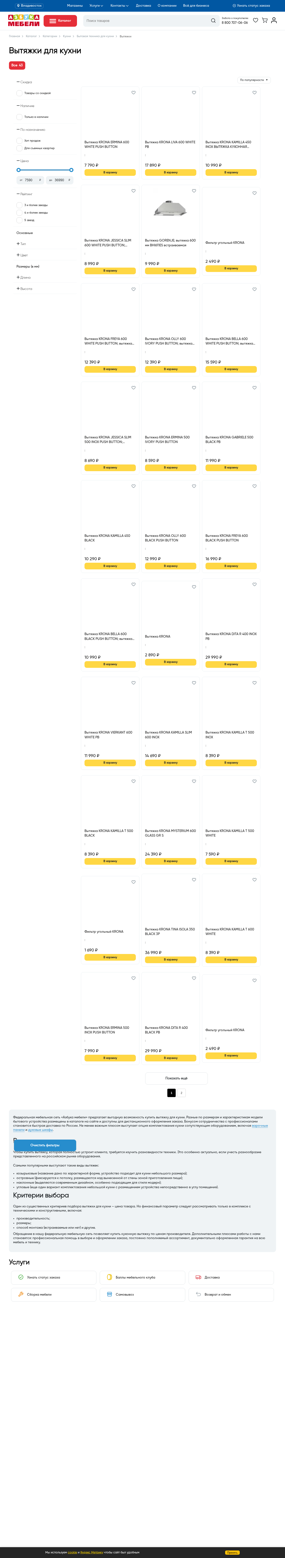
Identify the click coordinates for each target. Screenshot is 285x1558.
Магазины (75, 6)
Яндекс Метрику (91, 1552)
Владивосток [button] (31, 6)
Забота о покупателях (235, 18)
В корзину (110, 172)
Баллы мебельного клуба (135, 1277)
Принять (232, 1552)
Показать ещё (176, 1078)
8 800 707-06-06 (235, 23)
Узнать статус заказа (253, 6)
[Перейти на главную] (23, 25)
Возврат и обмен (218, 1294)
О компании (167, 6)
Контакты (118, 6)
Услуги (95, 6)
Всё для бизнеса (196, 6)
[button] (133, 93)
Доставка (143, 6)
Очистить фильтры (44, 1145)
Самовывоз (125, 1294)
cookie (72, 1552)
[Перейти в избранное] (256, 22)
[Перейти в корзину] (265, 22)
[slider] (18, 170)
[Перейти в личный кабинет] (274, 22)
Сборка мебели (39, 1294)
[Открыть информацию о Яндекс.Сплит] (99, 160)
